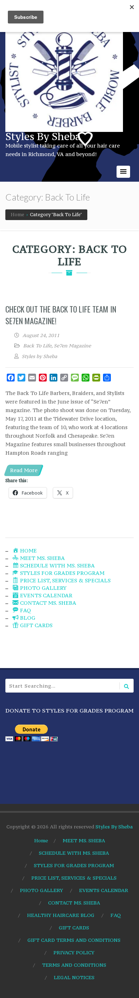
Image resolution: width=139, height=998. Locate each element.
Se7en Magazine (72, 345)
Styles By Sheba (43, 136)
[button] (123, 172)
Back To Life (37, 345)
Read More (23, 470)
